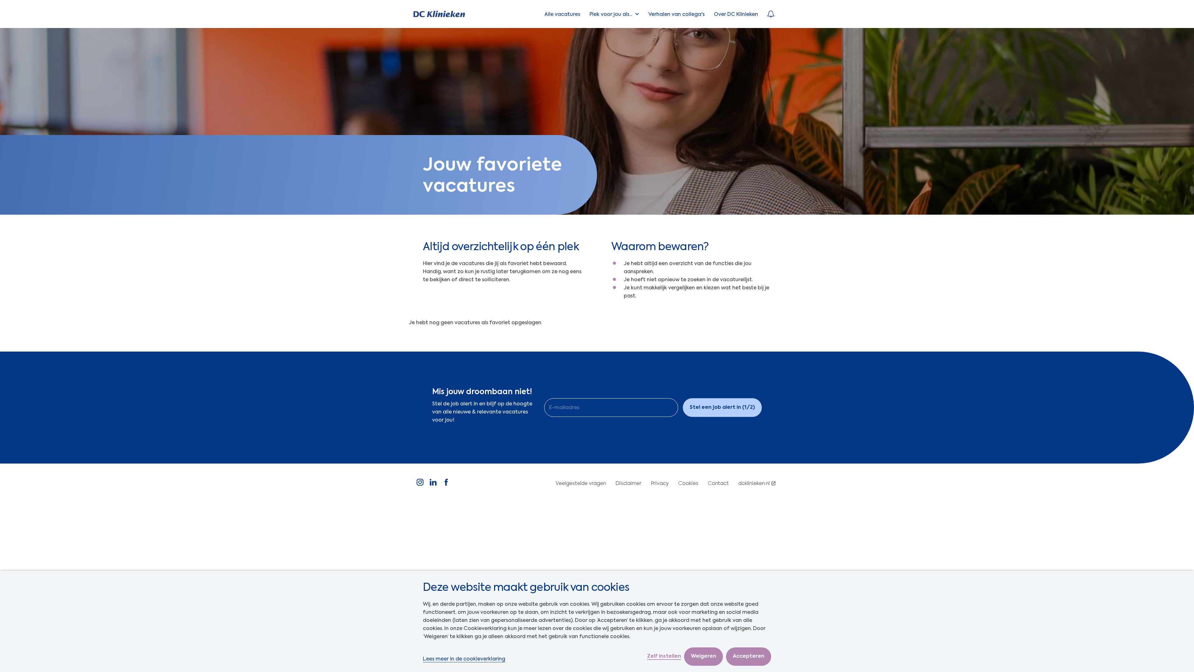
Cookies (688, 483)
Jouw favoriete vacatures (492, 175)
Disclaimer (628, 483)
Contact (718, 483)
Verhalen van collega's (676, 14)
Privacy (660, 483)
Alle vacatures (562, 14)
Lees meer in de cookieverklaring (464, 659)
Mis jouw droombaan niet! (482, 392)
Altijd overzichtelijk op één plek (501, 246)
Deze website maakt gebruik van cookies (526, 587)
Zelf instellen (664, 656)
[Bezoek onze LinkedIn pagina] (433, 484)
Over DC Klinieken (736, 14)
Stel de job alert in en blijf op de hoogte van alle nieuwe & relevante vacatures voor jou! (482, 411)
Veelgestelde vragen (581, 483)
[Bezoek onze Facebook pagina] (446, 484)
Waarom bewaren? (660, 246)
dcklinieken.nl (754, 483)
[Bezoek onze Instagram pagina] (420, 484)
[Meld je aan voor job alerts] (770, 14)
